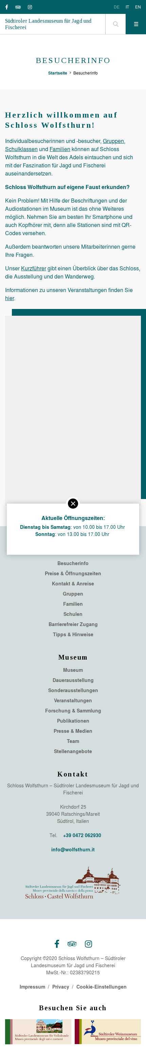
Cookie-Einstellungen (101, 986)
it (127, 7)
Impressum (32, 986)
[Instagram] (30, 6)
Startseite (57, 73)
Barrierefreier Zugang (73, 624)
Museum (73, 670)
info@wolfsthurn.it (73, 849)
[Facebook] (6, 6)
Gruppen (113, 141)
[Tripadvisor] (18, 6)
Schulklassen (21, 149)
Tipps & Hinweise (73, 634)
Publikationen (73, 721)
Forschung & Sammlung (73, 710)
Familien (60, 149)
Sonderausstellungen (73, 690)
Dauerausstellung (73, 680)
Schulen (73, 614)
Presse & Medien (73, 731)
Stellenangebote (73, 751)
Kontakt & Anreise (73, 583)
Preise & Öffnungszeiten (73, 573)
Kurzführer (33, 268)
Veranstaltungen (73, 700)
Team (73, 741)
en (138, 7)
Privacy (60, 986)
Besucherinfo (73, 563)
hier (9, 298)
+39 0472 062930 (82, 835)
